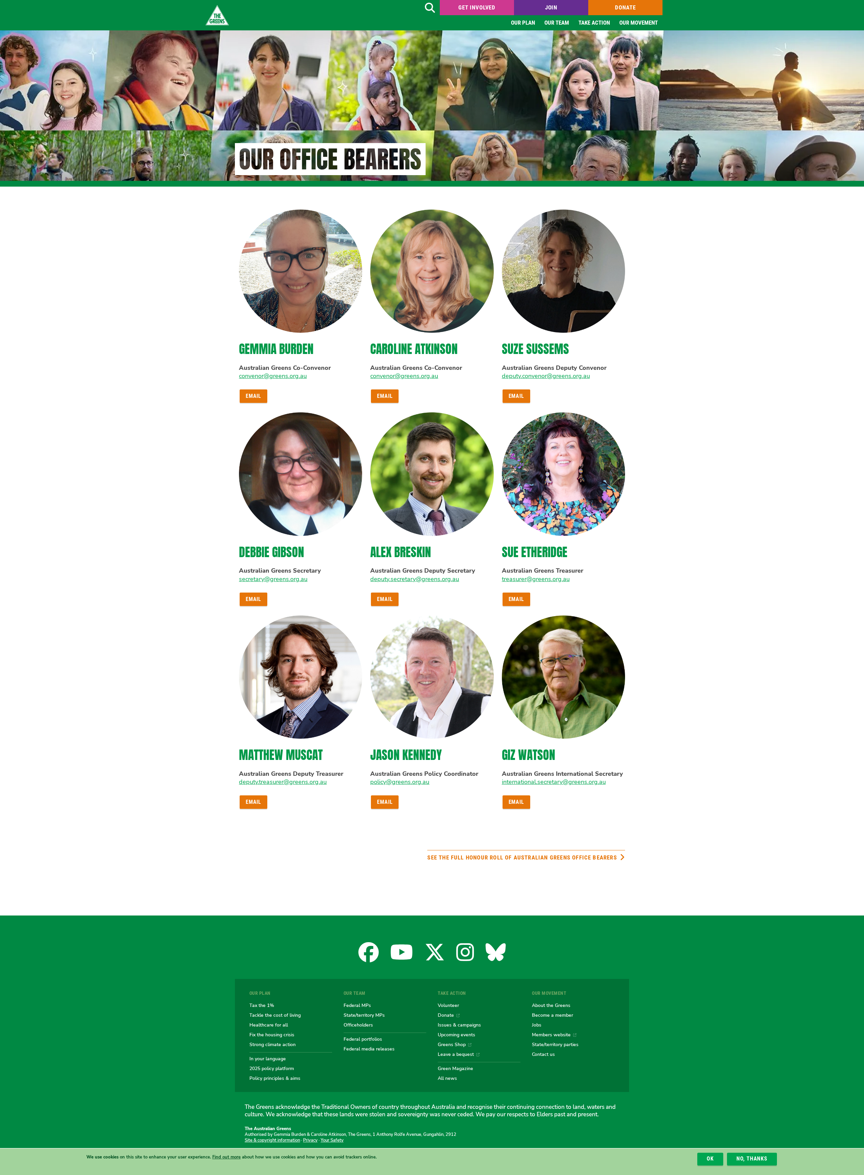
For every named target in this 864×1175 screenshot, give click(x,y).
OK (710, 1159)
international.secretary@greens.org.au (554, 782)
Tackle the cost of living (275, 1015)
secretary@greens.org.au (273, 579)
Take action (594, 22)
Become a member (552, 1015)
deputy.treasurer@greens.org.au (283, 782)
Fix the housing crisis (271, 1034)
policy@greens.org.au (399, 782)
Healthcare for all (268, 1024)
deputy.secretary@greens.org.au (414, 579)
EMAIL (385, 396)
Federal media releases (369, 1048)
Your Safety (332, 1140)
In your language (267, 1058)
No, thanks (751, 1159)
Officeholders (358, 1024)
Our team (556, 22)
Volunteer (448, 1005)
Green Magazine (455, 1068)
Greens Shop (452, 1044)
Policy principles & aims (274, 1078)
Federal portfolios (363, 1039)
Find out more (226, 1157)
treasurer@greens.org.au (536, 579)
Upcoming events (456, 1034)
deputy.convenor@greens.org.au (546, 376)
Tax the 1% (261, 1005)
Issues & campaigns (459, 1024)
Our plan (523, 22)
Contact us (543, 1054)
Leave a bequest (456, 1054)
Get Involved (476, 7)
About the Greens (551, 1005)
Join (551, 7)
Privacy (310, 1140)
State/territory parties (555, 1044)
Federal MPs (357, 1005)
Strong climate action (272, 1044)
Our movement (638, 22)
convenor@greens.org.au (273, 376)
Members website (551, 1034)
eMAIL (253, 396)
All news (447, 1078)
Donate (625, 7)
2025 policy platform (271, 1068)
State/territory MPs (364, 1015)
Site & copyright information (272, 1140)
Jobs (536, 1024)
